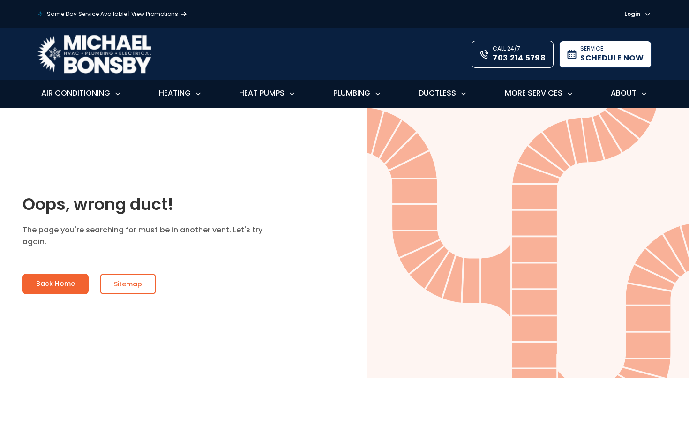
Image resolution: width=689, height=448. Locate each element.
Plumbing (351, 93)
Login (632, 14)
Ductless (437, 93)
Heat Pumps (262, 93)
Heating (175, 93)
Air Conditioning (75, 93)
